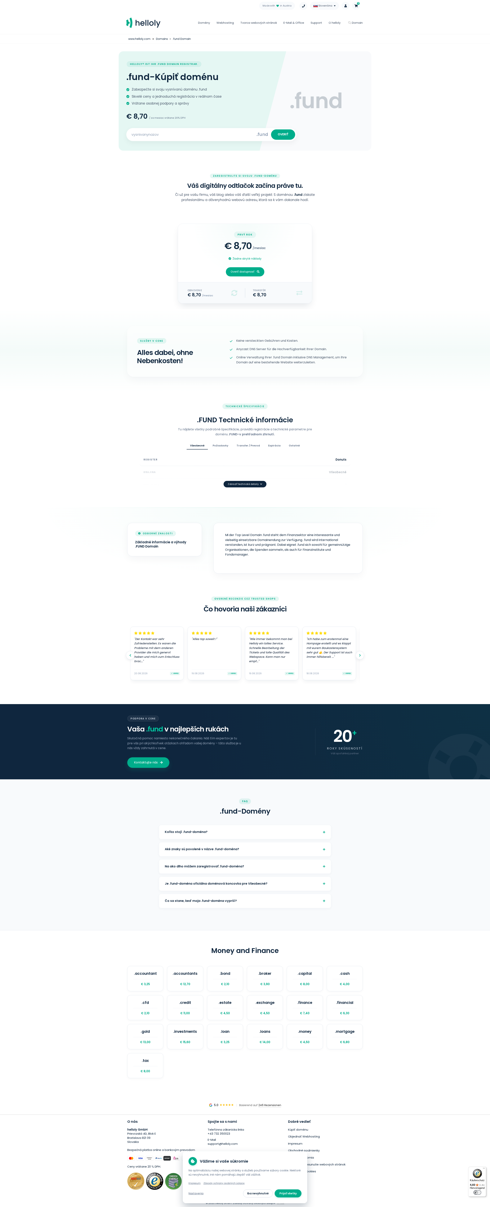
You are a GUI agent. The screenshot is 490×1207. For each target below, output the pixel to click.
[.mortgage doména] (345, 1036)
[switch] (477, 1192)
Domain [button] (357, 23)
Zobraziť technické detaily (243, 484)
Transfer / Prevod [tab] (248, 445)
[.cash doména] (345, 978)
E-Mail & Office (293, 23)
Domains (162, 39)
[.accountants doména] (185, 978)
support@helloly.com (223, 1144)
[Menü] (484, 1169)
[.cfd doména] (145, 1007)
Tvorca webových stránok (258, 23)
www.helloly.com (139, 39)
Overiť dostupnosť (242, 272)
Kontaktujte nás (146, 762)
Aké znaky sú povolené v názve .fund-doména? (202, 849)
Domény (204, 23)
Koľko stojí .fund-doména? (186, 832)
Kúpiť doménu (298, 1130)
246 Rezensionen (269, 1105)
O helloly (335, 23)
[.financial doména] (345, 1007)
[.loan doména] (225, 1036)
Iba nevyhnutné (258, 1193)
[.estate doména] (225, 1007)
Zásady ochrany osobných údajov (224, 1183)
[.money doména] (305, 1036)
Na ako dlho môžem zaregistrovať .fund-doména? (204, 866)
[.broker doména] (265, 978)
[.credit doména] (185, 1007)
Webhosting (225, 23)
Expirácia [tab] (274, 445)
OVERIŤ (283, 134)
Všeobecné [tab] (197, 445)
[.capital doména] (305, 978)
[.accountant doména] (145, 978)
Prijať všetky (288, 1193)
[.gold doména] (145, 1036)
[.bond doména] (225, 978)
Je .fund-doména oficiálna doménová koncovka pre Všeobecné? (216, 883)
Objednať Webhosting (304, 1136)
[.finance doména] (305, 1007)
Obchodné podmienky (304, 1150)
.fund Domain (182, 39)
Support (316, 23)
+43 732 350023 (219, 1134)
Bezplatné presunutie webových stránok (316, 1164)
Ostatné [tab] (294, 445)
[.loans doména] (265, 1036)
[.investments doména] (185, 1036)
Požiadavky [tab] (220, 445)
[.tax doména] (145, 1065)
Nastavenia (196, 1193)
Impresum (295, 1144)
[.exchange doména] (265, 1007)
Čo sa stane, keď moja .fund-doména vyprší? (201, 901)
